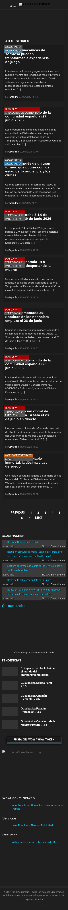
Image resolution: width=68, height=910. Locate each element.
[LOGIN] (56, 4)
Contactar (36, 805)
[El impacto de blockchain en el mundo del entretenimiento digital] (10, 671)
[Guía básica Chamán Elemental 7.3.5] (10, 698)
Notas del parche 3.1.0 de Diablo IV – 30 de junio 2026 (28, 216)
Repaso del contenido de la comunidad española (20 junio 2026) (28, 364)
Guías (9, 459)
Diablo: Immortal (16, 360)
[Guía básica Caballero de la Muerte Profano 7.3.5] (10, 724)
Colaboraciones (54, 805)
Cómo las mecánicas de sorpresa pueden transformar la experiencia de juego (27, 56)
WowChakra (13, 47)
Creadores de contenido (22, 112)
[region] (33, 24)
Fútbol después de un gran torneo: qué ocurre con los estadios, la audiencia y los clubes (27, 169)
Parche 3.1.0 (13, 219)
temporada (12, 313)
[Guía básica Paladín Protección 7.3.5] (10, 711)
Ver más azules (13, 605)
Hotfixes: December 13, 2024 (22, 542)
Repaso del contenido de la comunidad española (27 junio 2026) (28, 116)
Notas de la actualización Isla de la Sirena (29, 580)
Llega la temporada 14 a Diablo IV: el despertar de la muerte (28, 266)
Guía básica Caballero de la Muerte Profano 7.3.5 (38, 723)
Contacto (44, 905)
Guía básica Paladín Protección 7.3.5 (33, 710)
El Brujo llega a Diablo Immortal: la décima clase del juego (26, 462)
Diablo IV (11, 109)
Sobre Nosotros (20, 805)
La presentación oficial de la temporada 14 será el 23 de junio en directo (27, 415)
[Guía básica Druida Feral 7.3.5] (10, 685)
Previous (18, 512)
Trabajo (15, 808)
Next (39, 517)
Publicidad (47, 825)
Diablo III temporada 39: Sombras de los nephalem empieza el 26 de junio (27, 317)
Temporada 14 (14, 215)
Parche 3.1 (12, 415)
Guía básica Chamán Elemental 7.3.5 (34, 697)
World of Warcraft (18, 455)
